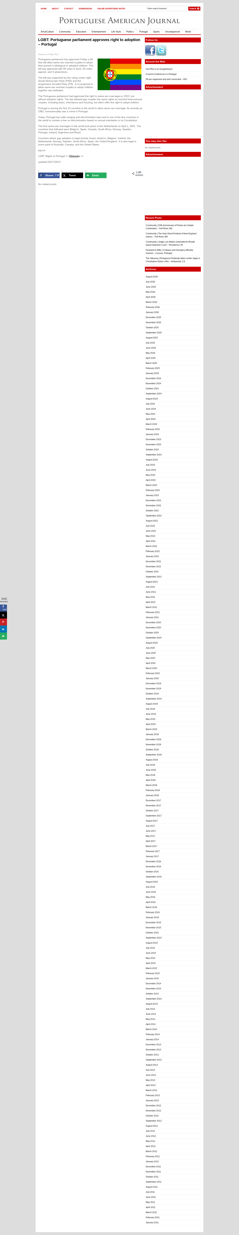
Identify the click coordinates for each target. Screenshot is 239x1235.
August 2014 (152, 1004)
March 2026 (151, 302)
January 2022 (152, 556)
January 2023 (152, 495)
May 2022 (150, 536)
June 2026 (151, 287)
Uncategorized (172, 31)
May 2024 (150, 414)
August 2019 (152, 704)
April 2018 (151, 780)
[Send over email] (3, 636)
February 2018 (153, 790)
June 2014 (151, 1014)
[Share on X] (3, 615)
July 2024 (150, 404)
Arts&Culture (47, 31)
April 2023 (151, 480)
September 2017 (154, 816)
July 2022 (150, 526)
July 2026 (150, 282)
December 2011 (153, 1166)
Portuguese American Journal (119, 20)
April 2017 (151, 841)
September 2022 (154, 515)
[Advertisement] (173, 114)
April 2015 (151, 963)
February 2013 (153, 1095)
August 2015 (152, 943)
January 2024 (152, 434)
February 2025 (153, 368)
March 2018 (151, 785)
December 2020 (153, 622)
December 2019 (153, 683)
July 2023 (150, 465)
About (55, 9)
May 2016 (150, 897)
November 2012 (153, 1110)
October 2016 (152, 871)
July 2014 (150, 1009)
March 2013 (151, 1090)
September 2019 (154, 699)
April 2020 (151, 663)
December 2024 (153, 378)
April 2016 (151, 902)
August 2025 (152, 337)
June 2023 (151, 470)
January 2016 (152, 917)
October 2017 (152, 810)
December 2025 (153, 317)
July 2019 (150, 709)
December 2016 (153, 861)
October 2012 (152, 1116)
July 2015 (150, 948)
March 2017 (151, 846)
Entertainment (99, 31)
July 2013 (150, 1070)
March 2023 (151, 485)
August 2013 (152, 1065)
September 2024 (154, 393)
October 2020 (152, 632)
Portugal (143, 31)
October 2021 (152, 571)
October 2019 (152, 693)
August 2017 (152, 821)
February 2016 (153, 912)
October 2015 (152, 932)
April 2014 (151, 1024)
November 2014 (153, 988)
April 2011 (150, 1207)
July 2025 (150, 343)
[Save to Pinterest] (3, 622)
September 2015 (154, 938)
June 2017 (151, 831)
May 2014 (150, 1019)
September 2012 (154, 1121)
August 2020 (152, 643)
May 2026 (150, 292)
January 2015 (152, 978)
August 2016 (152, 882)
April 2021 (151, 602)
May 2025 (150, 353)
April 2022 (151, 541)
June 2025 (151, 348)
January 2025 (152, 373)
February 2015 (153, 973)
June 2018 (151, 770)
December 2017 (153, 800)
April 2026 (151, 297)
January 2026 (152, 312)
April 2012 (151, 1146)
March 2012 (151, 1151)
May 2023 (150, 475)
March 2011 (151, 1212)
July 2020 (150, 648)
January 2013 (152, 1100)
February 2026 (153, 307)
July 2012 (150, 1131)
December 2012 (153, 1105)
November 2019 (153, 688)
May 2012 (150, 1141)
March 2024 (151, 424)
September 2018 (154, 754)
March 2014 (151, 1029)
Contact (68, 9)
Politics (130, 31)
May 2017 (150, 836)
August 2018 (152, 760)
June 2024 (151, 409)
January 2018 (152, 795)
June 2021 (151, 592)
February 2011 (153, 1217)
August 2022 (152, 521)
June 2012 (151, 1136)
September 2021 (154, 577)
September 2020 (154, 638)
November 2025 (153, 322)
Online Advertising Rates (111, 9)
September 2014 (154, 999)
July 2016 (150, 887)
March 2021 (151, 607)
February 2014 (153, 1034)
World (188, 31)
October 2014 (152, 993)
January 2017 (152, 856)
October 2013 (152, 1055)
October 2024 (152, 388)
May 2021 (150, 597)
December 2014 (153, 983)
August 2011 (152, 1187)
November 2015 (153, 927)
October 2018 (152, 749)
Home (44, 9)
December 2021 (153, 561)
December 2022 (153, 500)
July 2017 (150, 826)
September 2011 (153, 1182)
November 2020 (153, 627)
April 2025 (151, 358)
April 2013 (151, 1085)
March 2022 (151, 546)
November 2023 (153, 444)
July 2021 (150, 587)
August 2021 (152, 582)
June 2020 (151, 653)
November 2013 (153, 1049)
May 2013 (150, 1080)
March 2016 (151, 907)
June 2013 (151, 1075)
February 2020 (153, 673)
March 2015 (151, 968)
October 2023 (152, 449)
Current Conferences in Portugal (161, 74)
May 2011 (150, 1202)
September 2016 (154, 877)
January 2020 (152, 678)
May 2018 (150, 775)
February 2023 (153, 490)
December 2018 (153, 739)
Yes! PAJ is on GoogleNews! (159, 69)
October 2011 (152, 1177)
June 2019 (151, 714)
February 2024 (153, 429)
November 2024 (153, 383)
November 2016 (153, 866)
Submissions (85, 9)
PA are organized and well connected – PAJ (166, 79)
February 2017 (153, 851)
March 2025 (151, 363)
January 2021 (152, 617)
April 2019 (151, 724)
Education (81, 31)
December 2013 (153, 1044)
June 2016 (151, 892)
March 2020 (151, 668)
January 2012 (152, 1161)
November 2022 (153, 505)
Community (65, 31)
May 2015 (150, 958)
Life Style (116, 31)
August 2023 (152, 460)
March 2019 (151, 729)
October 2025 (152, 327)
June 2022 (151, 531)
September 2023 (154, 454)
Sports (156, 31)
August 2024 (152, 399)
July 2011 (150, 1192)
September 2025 (154, 332)
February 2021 (153, 612)
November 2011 (153, 1171)
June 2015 (151, 953)
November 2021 (153, 566)
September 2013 (154, 1060)
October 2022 (152, 510)
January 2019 (152, 734)
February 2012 (153, 1156)
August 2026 (152, 276)
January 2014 (152, 1039)
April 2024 (151, 419)
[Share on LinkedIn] (3, 629)
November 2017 (153, 805)
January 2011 (152, 1222)
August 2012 (152, 1126)
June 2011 (151, 1197)
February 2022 (153, 551)
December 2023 (153, 439)
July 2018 (150, 765)
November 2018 (153, 744)
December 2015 (153, 922)
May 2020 (150, 658)
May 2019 (150, 719)
